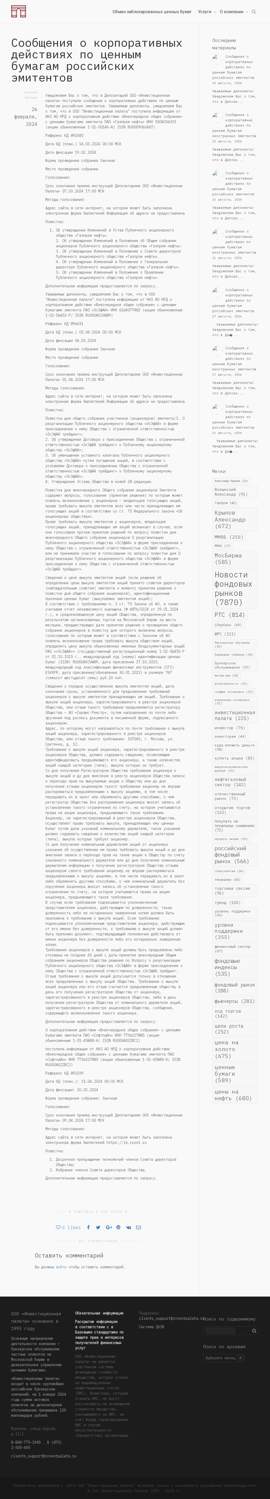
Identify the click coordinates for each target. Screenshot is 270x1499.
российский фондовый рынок (232, 855)
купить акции (235, 758)
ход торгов (228, 1013)
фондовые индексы (227, 967)
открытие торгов (232, 810)
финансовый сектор (232, 948)
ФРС (225, 633)
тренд (228, 902)
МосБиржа (228, 558)
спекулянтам (229, 871)
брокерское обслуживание (232, 665)
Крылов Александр (230, 519)
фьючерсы (235, 1001)
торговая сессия (232, 891)
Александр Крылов (231, 481)
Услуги (205, 11)
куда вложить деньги (235, 747)
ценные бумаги (225, 1073)
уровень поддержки (232, 913)
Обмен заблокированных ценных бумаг (152, 11)
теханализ (227, 879)
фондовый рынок (235, 987)
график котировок (234, 692)
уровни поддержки (229, 930)
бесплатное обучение (232, 644)
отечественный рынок (230, 796)
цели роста (229, 1029)
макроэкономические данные (231, 768)
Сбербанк (228, 625)
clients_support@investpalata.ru (43, 1456)
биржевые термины (234, 654)
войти (61, 1267)
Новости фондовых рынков (234, 588)
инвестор (230, 727)
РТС (230, 614)
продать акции (231, 839)
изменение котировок (232, 701)
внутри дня (226, 675)
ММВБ (229, 537)
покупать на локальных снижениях (235, 826)
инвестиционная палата (235, 715)
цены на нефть (233, 1095)
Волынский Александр (231, 492)
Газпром (226, 503)
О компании (232, 11)
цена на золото (227, 1048)
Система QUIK (151, 1326)
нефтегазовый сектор (230, 781)
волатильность (231, 683)
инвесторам (230, 736)
